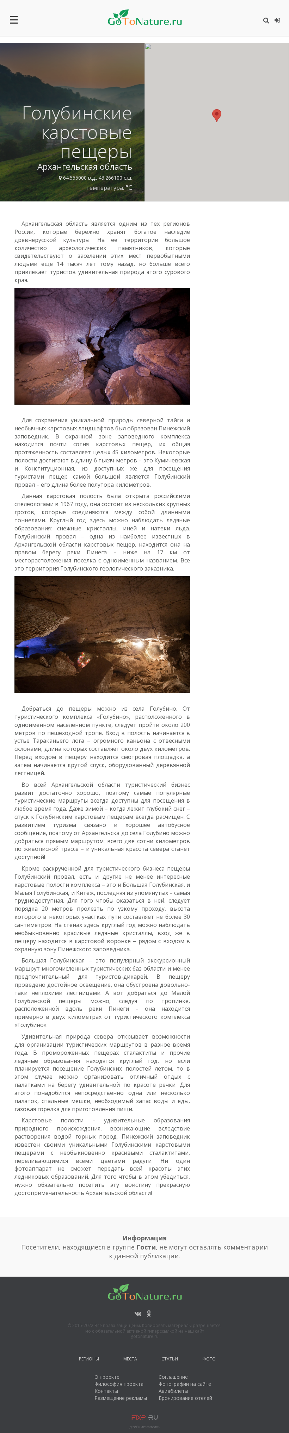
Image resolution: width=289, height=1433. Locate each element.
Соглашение (173, 1376)
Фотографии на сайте (185, 1384)
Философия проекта (118, 1384)
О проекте (106, 1376)
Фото (209, 1360)
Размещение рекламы (120, 1398)
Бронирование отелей (185, 1398)
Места (130, 1360)
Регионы (89, 1360)
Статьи (169, 1360)
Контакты (106, 1391)
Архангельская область (84, 166)
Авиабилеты (173, 1391)
